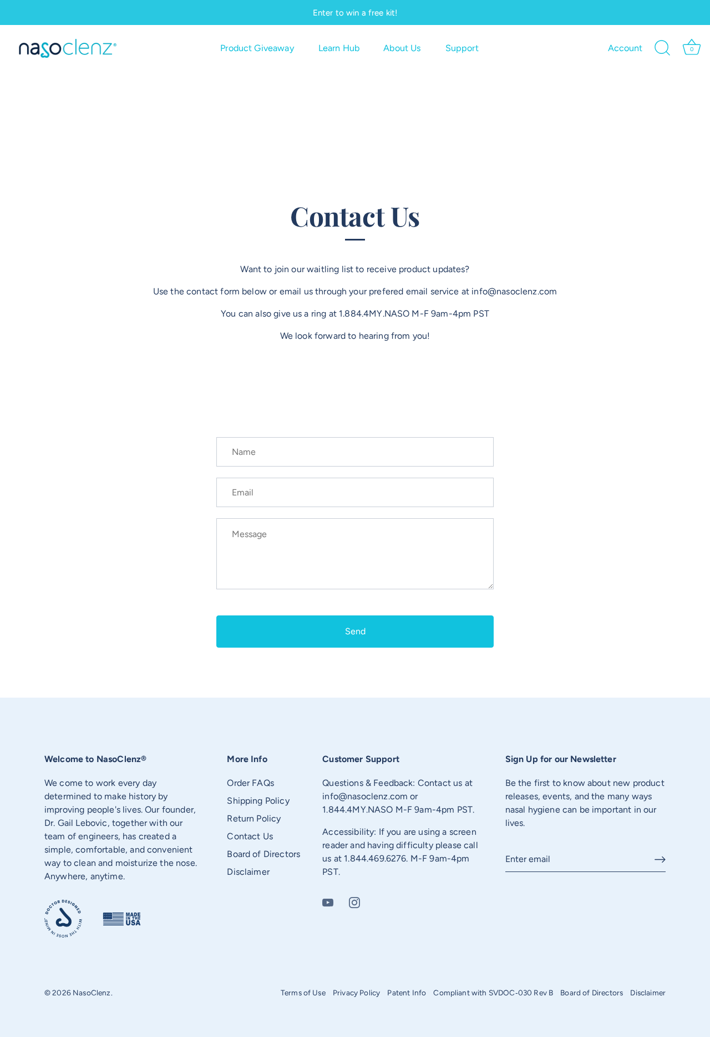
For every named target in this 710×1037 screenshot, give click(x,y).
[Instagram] (354, 901)
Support (462, 48)
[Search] (663, 48)
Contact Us (250, 836)
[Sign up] (660, 859)
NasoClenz (91, 992)
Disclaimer (248, 871)
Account (625, 48)
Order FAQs (250, 783)
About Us (402, 48)
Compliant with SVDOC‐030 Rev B (493, 992)
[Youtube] (327, 901)
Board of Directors (263, 854)
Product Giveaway (257, 48)
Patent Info (406, 992)
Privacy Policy (356, 992)
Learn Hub (338, 48)
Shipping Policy (258, 800)
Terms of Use (303, 992)
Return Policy (254, 818)
